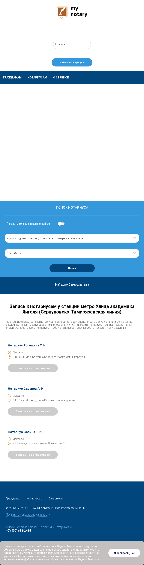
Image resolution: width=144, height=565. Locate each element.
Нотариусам (37, 77)
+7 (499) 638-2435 (18, 530)
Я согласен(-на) (124, 553)
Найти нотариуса (72, 62)
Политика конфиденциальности (28, 514)
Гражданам (12, 77)
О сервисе (61, 77)
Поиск (72, 268)
